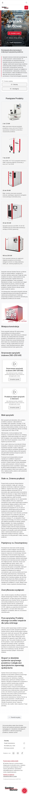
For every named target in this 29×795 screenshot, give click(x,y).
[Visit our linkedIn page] (13, 753)
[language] (2, 3)
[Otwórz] (26, 7)
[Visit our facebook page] (22, 753)
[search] (26, 3)
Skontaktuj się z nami (9, 745)
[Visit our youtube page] (17, 753)
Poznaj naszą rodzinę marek (10, 761)
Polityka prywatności (8, 774)
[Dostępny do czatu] (24, 790)
